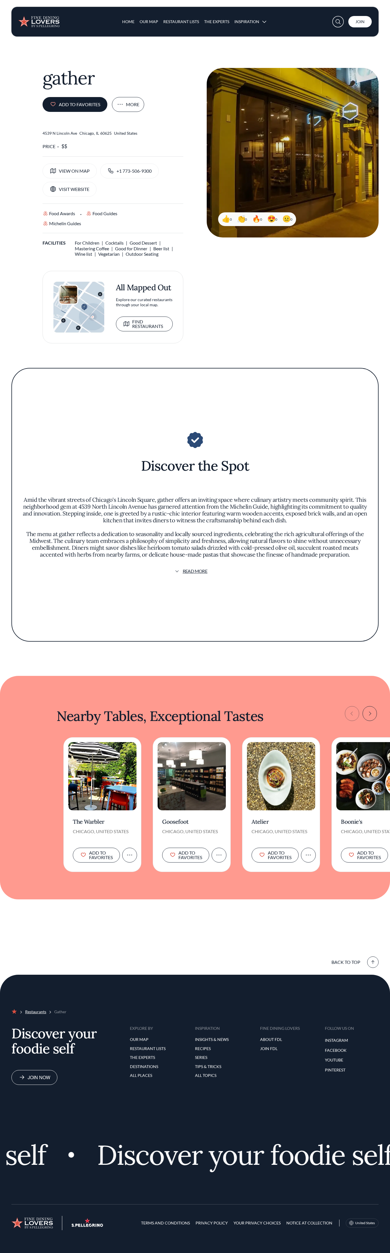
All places (141, 1075)
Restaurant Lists (181, 21)
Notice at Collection (309, 1222)
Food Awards (62, 213)
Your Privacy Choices (257, 1222)
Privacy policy (212, 1222)
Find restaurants (147, 324)
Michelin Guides (65, 223)
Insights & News (212, 1039)
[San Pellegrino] (87, 1225)
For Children (87, 242)
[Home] (38, 19)
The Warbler (88, 821)
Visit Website (74, 189)
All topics (205, 1075)
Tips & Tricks (208, 1066)
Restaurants (35, 1011)
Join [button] (360, 21)
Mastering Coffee (92, 248)
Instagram (336, 1040)
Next (370, 713)
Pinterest (335, 1070)
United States (365, 1223)
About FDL (271, 1039)
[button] (338, 21)
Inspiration (246, 21)
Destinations (144, 1066)
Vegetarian (109, 254)
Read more (195, 571)
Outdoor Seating (142, 254)
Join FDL (269, 1048)
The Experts (216, 21)
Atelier (260, 821)
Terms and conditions (165, 1222)
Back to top (345, 962)
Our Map (149, 21)
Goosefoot (175, 821)
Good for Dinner (131, 248)
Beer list (161, 248)
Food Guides (105, 213)
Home (128, 21)
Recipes (203, 1048)
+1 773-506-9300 (134, 171)
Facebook (336, 1050)
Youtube (334, 1060)
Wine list (83, 254)
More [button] (132, 104)
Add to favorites (79, 104)
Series (201, 1057)
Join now (39, 1077)
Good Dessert (143, 242)
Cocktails (114, 242)
